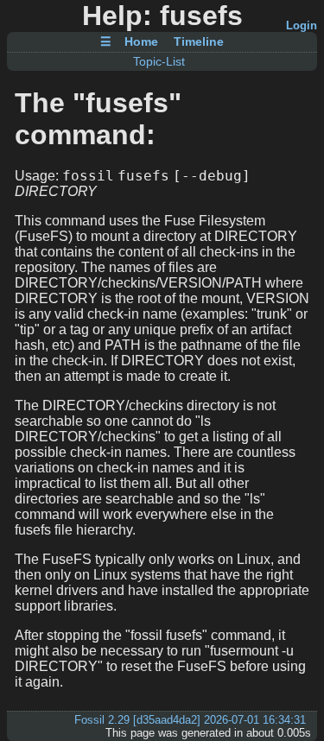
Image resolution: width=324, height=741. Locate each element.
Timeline (199, 42)
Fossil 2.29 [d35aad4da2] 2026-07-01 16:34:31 (190, 719)
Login (301, 25)
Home (141, 42)
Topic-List (159, 61)
